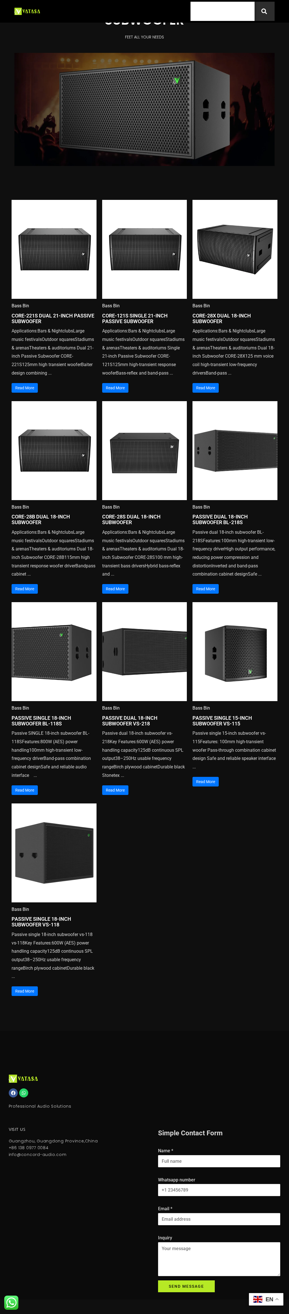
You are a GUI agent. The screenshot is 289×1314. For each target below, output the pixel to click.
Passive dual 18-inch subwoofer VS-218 (129, 721)
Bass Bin (20, 305)
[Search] (265, 11)
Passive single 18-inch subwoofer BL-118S (41, 721)
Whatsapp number (176, 1180)
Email (165, 1208)
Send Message (186, 1286)
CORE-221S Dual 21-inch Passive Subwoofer (53, 318)
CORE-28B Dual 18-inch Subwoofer (41, 519)
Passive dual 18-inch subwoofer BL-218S (220, 519)
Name (165, 1150)
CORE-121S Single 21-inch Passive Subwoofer (135, 318)
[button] (172, 11)
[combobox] (223, 11)
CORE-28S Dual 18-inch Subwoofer (131, 519)
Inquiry (165, 1237)
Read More (24, 388)
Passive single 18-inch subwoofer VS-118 (41, 922)
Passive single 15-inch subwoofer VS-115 (222, 721)
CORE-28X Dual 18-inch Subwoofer (221, 318)
